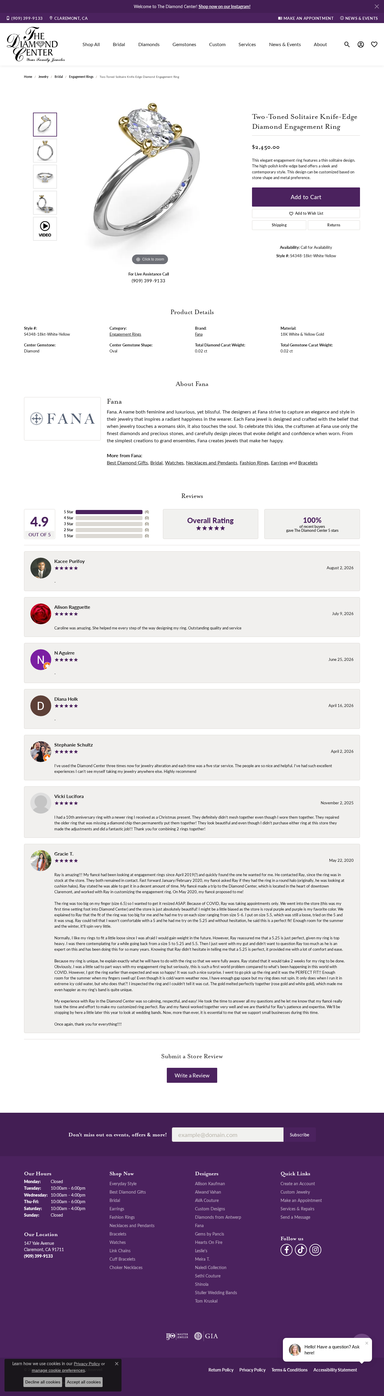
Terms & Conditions (290, 1370)
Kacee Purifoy (69, 561)
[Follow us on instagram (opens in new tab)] (315, 1250)
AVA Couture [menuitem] (207, 1200)
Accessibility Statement (335, 1370)
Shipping (279, 225)
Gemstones (184, 44)
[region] (150, 177)
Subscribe (300, 1135)
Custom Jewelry (295, 1192)
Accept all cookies (84, 1382)
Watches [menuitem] (118, 1242)
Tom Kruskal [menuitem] (206, 1301)
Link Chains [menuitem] (120, 1250)
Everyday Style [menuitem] (123, 1183)
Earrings (279, 462)
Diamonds (149, 44)
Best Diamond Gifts (127, 462)
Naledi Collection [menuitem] (210, 1267)
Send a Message (295, 1217)
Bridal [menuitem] (115, 1200)
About (320, 44)
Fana (198, 334)
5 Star (68, 511)
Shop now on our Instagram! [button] (224, 6)
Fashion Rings (254, 462)
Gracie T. (64, 853)
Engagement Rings (81, 77)
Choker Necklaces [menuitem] (126, 1267)
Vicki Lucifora (69, 796)
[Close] (376, 6)
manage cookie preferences (58, 1370)
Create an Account (297, 1183)
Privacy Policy (252, 1370)
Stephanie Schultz (73, 744)
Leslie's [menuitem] (201, 1250)
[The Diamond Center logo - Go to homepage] (36, 44)
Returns (333, 225)
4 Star (68, 517)
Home (28, 77)
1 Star (68, 535)
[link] (24, 18)
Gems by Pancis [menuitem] (209, 1234)
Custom (217, 44)
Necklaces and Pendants (211, 462)
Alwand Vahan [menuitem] (208, 1192)
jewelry (43, 77)
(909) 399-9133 (148, 281)
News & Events (285, 44)
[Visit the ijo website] (177, 1336)
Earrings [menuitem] (117, 1209)
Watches (174, 462)
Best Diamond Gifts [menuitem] (128, 1192)
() (147, 511)
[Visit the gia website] (206, 1336)
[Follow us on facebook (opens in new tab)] (286, 1250)
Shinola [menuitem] (201, 1284)
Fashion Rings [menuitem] (122, 1217)
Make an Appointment (301, 1200)
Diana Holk (66, 698)
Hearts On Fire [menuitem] (208, 1242)
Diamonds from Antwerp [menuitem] (218, 1217)
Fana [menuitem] (199, 1225)
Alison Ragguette (72, 606)
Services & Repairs (297, 1209)
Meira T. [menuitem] (202, 1259)
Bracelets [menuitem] (118, 1234)
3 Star (68, 523)
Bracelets (308, 462)
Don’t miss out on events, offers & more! (117, 1135)
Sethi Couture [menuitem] (207, 1276)
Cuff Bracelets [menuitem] (122, 1259)
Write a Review (192, 1075)
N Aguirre (64, 652)
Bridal (119, 44)
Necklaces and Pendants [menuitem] (132, 1225)
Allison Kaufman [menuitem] (210, 1183)
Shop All (91, 44)
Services (247, 44)
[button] (347, 44)
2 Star (68, 529)
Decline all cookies (42, 1382)
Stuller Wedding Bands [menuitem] (216, 1292)
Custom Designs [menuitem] (210, 1209)
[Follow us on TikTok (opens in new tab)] (301, 1250)
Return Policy (220, 1370)
